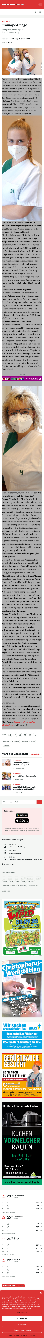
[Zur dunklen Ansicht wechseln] (40, 4)
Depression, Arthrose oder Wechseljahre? (22, 764)
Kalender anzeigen (8, 864)
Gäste (17, 881)
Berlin (16, 878)
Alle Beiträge (35, 754)
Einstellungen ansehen (22, 1330)
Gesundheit (6, 21)
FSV (4, 878)
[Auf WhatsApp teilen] (10, 735)
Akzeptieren (22, 1318)
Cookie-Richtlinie (14, 1335)
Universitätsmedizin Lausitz (24, 776)
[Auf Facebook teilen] (15, 735)
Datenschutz (24, 1335)
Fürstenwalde (33, 885)
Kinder (13, 885)
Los (39, 802)
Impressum (32, 1335)
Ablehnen (22, 1324)
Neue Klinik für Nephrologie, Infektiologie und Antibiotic (24, 788)
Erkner (10, 878)
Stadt (11, 881)
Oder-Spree (31, 881)
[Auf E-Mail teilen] (30, 735)
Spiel (23, 881)
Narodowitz (25, 741)
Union (38, 878)
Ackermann (6, 741)
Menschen (6, 885)
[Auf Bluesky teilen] (25, 735)
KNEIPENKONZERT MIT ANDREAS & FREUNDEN (25, 859)
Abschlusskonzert (15, 853)
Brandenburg (22, 885)
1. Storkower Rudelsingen (18, 847)
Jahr (22, 878)
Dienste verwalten (21, 1313)
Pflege (33, 741)
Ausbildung (15, 741)
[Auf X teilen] (20, 735)
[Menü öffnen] (40, 12)
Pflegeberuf (6, 745)
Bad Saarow (29, 878)
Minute (5, 881)
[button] (41, 1293)
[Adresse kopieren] (35, 735)
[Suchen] (36, 12)
